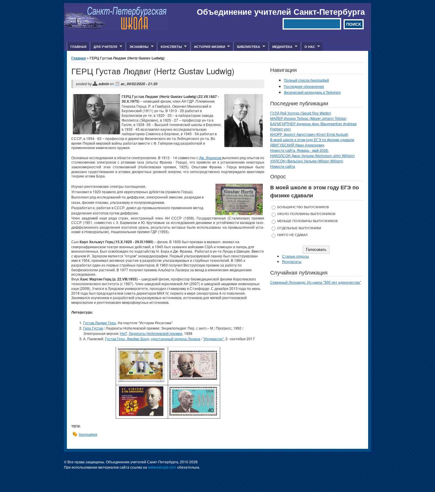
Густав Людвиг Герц (99, 322)
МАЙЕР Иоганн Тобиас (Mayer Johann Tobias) (308, 118)
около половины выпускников (306, 214)
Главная (78, 46)
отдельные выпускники (299, 228)
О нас (308, 46)
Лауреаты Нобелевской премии (155, 333)
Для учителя (103, 46)
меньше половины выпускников (307, 221)
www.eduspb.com (162, 467)
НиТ (123, 333)
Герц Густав (93, 327)
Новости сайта (282, 166)
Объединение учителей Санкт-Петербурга (281, 11)
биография (88, 434)
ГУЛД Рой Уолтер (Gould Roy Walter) (300, 112)
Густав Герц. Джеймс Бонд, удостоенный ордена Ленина (152, 338)
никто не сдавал (292, 235)
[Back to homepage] (115, 28)
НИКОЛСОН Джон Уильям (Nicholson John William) (312, 155)
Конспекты (169, 46)
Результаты (292, 261)
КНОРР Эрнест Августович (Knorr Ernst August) (309, 134)
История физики (208, 46)
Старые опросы (295, 256)
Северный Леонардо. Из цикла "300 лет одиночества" (315, 282)
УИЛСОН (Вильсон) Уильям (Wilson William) (306, 160)
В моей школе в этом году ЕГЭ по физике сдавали (312, 139)
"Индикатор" (213, 338)
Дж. (210, 157)
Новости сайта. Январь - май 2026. (299, 150)
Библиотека (246, 46)
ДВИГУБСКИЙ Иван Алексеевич (297, 144)
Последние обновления (304, 86)
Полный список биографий (306, 80)
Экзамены (137, 46)
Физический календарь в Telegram (312, 92)
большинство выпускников (303, 207)
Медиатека (280, 46)
